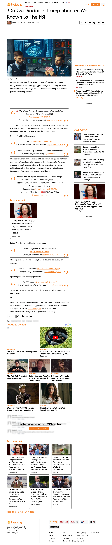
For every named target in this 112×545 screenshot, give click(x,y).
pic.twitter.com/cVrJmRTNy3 (41, 142)
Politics (27, 3)
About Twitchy (67, 535)
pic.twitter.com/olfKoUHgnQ (48, 269)
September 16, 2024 (54, 120)
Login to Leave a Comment (39, 429)
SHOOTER (29, 321)
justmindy (34, 472)
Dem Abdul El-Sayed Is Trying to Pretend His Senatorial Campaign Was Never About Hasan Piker (17, 497)
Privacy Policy (81, 533)
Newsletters (95, 533)
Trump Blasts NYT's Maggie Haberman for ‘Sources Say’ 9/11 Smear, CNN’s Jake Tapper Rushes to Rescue (23, 227)
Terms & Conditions (69, 541)
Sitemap (80, 538)
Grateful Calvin (35, 504)
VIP (64, 533)
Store (62, 3)
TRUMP (36, 321)
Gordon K (15, 22)
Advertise (66, 538)
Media (34, 3)
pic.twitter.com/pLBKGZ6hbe (45, 189)
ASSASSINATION (16, 321)
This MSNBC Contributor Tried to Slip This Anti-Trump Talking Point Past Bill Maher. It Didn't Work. (90, 72)
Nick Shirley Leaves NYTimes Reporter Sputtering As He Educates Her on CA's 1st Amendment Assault (90, 83)
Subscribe (95, 5)
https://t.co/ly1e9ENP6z (39, 252)
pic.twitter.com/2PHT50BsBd (39, 117)
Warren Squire (16, 236)
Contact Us (81, 541)
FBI (23, 321)
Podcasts (55, 3)
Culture (40, 3)
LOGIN (87, 5)
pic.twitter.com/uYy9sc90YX (45, 282)
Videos (47, 3)
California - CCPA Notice (84, 535)
